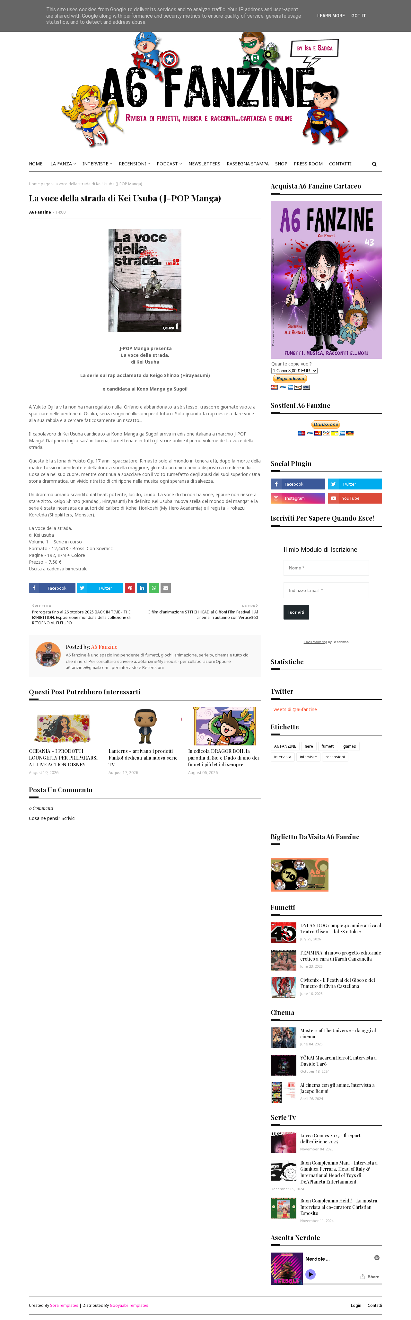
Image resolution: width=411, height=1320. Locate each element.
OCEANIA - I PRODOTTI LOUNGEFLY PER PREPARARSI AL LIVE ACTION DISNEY (63, 758)
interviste (308, 757)
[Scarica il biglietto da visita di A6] (299, 890)
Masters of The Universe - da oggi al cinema (338, 1033)
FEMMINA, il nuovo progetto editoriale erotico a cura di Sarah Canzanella (340, 956)
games (349, 746)
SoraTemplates (64, 1305)
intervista (282, 757)
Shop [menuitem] (281, 164)
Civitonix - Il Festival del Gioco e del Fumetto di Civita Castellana (337, 983)
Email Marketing (315, 642)
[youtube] (355, 498)
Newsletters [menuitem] (204, 164)
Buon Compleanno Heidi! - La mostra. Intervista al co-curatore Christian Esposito (339, 1207)
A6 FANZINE (285, 746)
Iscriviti (296, 612)
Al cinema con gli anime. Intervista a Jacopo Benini (337, 1088)
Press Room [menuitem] (308, 164)
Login (356, 1305)
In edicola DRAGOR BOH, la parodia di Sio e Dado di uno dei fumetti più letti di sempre (223, 758)
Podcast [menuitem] (167, 164)
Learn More (331, 15)
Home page (39, 184)
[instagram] (298, 498)
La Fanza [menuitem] (61, 164)
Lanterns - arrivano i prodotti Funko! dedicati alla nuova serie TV (143, 758)
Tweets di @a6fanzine (294, 709)
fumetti (328, 746)
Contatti (375, 1305)
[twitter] (355, 484)
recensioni (335, 757)
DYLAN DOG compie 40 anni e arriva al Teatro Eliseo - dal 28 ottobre (340, 928)
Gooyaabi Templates (129, 1305)
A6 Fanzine (40, 212)
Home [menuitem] (35, 164)
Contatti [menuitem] (340, 164)
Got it (358, 15)
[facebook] (298, 484)
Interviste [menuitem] (95, 164)
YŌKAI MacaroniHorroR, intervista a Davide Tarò (338, 1061)
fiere (309, 746)
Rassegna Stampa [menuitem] (248, 164)
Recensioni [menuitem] (132, 164)
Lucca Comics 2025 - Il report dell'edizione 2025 (330, 1138)
